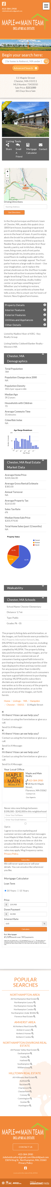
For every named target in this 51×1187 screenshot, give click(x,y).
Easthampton (24, 1053)
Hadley (23, 1057)
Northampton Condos (23, 1009)
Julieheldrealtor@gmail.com (12, 11)
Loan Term (9, 883)
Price (6, 900)
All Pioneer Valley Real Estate (23, 1050)
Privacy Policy (11, 853)
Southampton (24, 1064)
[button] (46, 61)
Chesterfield (23, 1091)
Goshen (23, 1102)
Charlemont (23, 1088)
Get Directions (14, 212)
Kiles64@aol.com (40, 1157)
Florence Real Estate (23, 1016)
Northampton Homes (23, 1006)
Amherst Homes (23, 1033)
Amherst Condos (23, 1037)
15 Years (24, 890)
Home (7, 700)
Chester (11, 704)
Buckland (23, 1084)
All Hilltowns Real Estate (24, 1077)
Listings (17, 700)
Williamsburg (24, 1067)
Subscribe (25, 860)
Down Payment (12, 909)
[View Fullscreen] (7, 181)
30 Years (11, 890)
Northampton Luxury (23, 1002)
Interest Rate (11, 919)
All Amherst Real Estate (23, 1026)
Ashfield (23, 1081)
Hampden (35, 700)
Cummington (23, 1098)
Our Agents (31, 797)
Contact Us (30, 794)
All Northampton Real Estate (23, 999)
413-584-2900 (9, 8)
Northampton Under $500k (23, 1013)
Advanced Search (23, 68)
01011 (21, 704)
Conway (23, 1095)
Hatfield (23, 1060)
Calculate (25, 929)
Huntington (23, 1105)
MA (25, 700)
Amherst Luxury (23, 1030)
